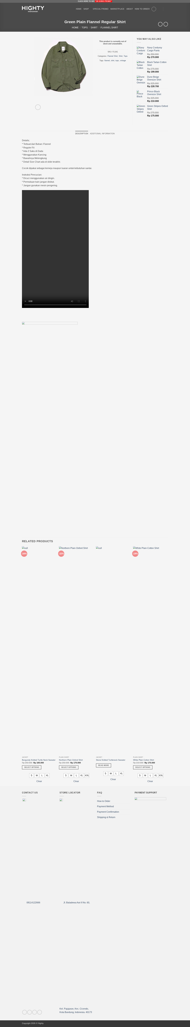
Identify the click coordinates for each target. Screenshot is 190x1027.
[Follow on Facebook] (24, 1012)
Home (79, 9)
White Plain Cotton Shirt (143, 760)
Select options (31, 767)
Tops (85, 27)
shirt (112, 60)
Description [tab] (81, 134)
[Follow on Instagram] (29, 1012)
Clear (39, 781)
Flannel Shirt (109, 27)
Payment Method (105, 806)
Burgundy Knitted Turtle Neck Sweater (38, 760)
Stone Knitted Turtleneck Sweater (110, 760)
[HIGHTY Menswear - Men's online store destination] (33, 9)
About (129, 9)
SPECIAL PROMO (100, 9)
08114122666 (33, 902)
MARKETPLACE (117, 9)
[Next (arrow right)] (185, 514)
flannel (107, 60)
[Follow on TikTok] (34, 1012)
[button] (159, 9)
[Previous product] (166, 24)
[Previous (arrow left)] (5, 514)
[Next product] (160, 24)
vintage (123, 60)
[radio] (31, 775)
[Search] (154, 9)
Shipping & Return (106, 817)
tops (117, 60)
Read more (103, 765)
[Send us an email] (39, 1012)
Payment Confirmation (108, 812)
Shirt (94, 27)
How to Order (142, 9)
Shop (86, 9)
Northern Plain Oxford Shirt (71, 760)
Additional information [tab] (102, 134)
